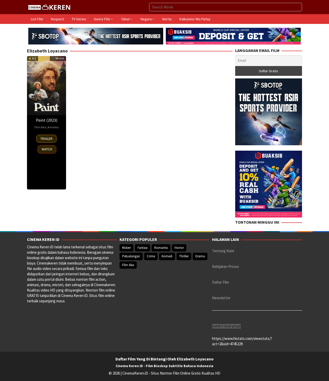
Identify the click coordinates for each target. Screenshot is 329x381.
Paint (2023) (46, 120)
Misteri (126, 248)
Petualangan (131, 256)
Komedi (167, 256)
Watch (47, 149)
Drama (200, 256)
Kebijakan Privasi (225, 266)
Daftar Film (220, 282)
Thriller (184, 256)
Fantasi (143, 248)
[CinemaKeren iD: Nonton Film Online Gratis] (49, 6)
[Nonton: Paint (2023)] (46, 85)
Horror (179, 248)
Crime (151, 256)
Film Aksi (40, 127)
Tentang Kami (223, 250)
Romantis (161, 248)
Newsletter (221, 297)
